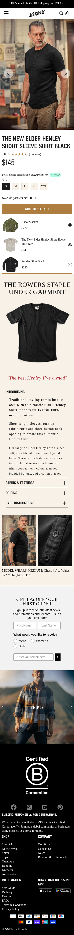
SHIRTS (37, 707)
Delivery (7, 892)
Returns (6, 896)
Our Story (44, 844)
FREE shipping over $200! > (48, 3)
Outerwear (8, 861)
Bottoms (7, 865)
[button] (6, 13)
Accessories (9, 874)
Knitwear (7, 870)
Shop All (7, 844)
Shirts (5, 853)
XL (35, 186)
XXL (44, 186)
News (41, 853)
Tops (5, 857)
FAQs (5, 900)
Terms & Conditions (14, 905)
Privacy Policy (10, 909)
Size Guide (8, 887)
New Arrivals (10, 848)
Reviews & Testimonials (52, 857)
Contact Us (44, 848)
